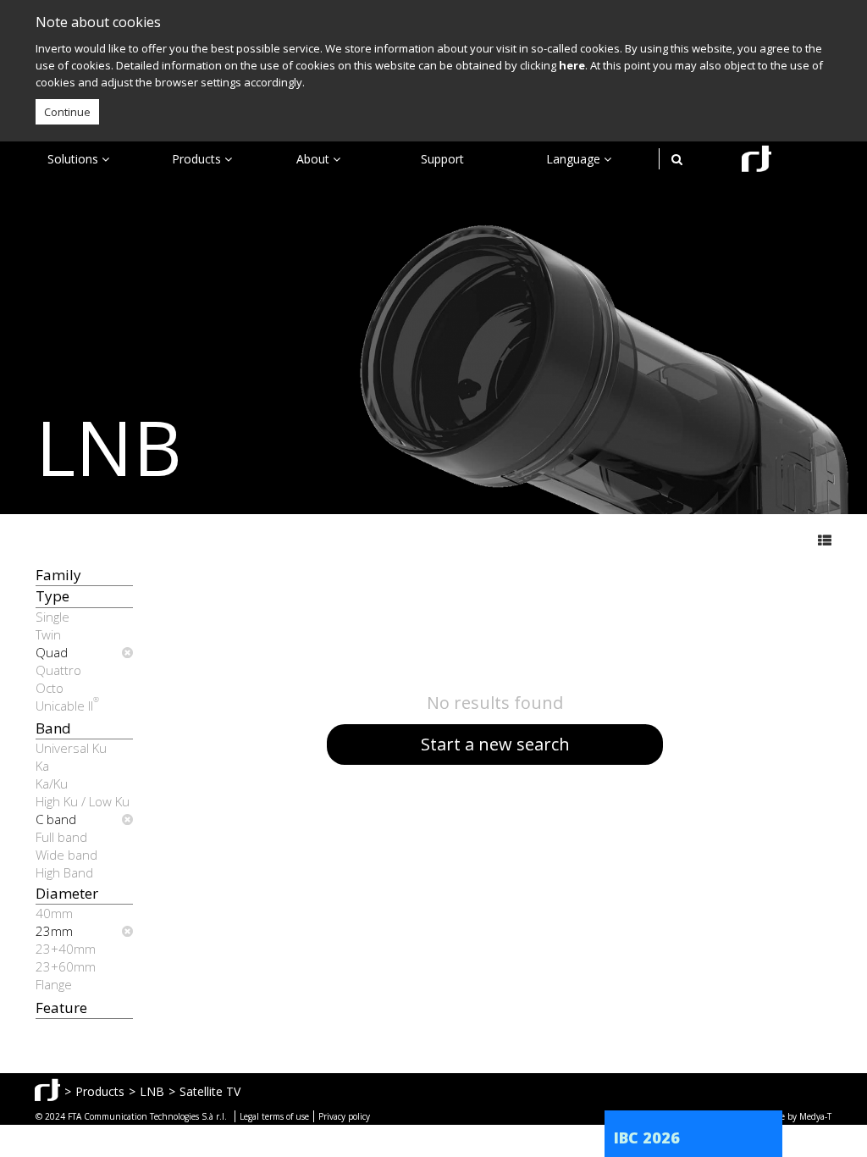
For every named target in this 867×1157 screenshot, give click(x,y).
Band (53, 728)
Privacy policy (344, 1116)
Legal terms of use (274, 1116)
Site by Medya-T (800, 1116)
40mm (54, 913)
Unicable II (67, 705)
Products (198, 159)
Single (52, 616)
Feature (61, 1007)
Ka (42, 765)
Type (52, 596)
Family (58, 574)
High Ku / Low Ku (83, 801)
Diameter (67, 893)
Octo (50, 687)
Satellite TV (209, 1091)
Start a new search (495, 744)
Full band (61, 836)
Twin (48, 634)
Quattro (58, 670)
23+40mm (66, 948)
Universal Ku (71, 747)
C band (56, 819)
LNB (152, 1091)
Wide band (66, 854)
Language (575, 159)
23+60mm (66, 966)
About (314, 159)
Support (442, 159)
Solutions (74, 159)
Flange (54, 984)
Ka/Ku (52, 783)
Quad (52, 652)
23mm (54, 930)
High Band (64, 872)
